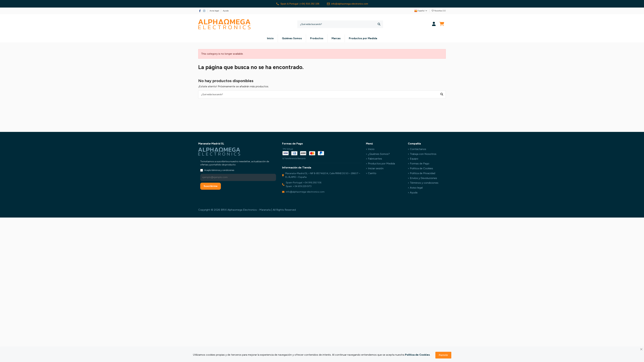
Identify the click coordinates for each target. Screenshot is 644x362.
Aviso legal (215, 11)
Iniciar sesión (376, 168)
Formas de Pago (419, 163)
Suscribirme (211, 186)
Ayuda (226, 11)
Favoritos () (440, 11)
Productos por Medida (381, 163)
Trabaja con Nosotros (423, 154)
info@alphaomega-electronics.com (349, 3)
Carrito (372, 173)
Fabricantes (375, 158)
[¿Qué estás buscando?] (379, 24)
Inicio (371, 149)
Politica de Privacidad (422, 173)
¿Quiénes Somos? (379, 154)
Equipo (414, 158)
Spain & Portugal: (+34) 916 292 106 (299, 3)
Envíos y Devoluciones (423, 178)
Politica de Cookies (421, 168)
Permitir (443, 355)
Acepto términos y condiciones (219, 170)
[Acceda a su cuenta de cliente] (434, 24)
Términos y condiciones (424, 182)
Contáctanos (418, 149)
